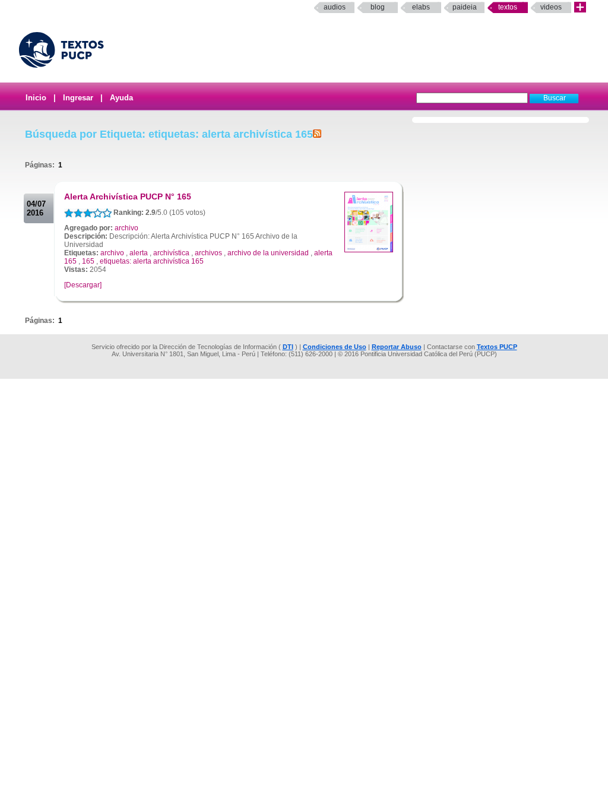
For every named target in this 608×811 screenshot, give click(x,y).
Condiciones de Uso (334, 346)
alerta (138, 253)
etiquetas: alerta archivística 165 (152, 261)
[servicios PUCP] (580, 7)
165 (88, 261)
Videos (551, 7)
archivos (208, 253)
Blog (377, 7)
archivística (171, 253)
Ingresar (78, 97)
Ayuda (121, 97)
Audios (335, 7)
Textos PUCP (497, 346)
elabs (421, 7)
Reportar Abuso (397, 346)
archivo (126, 228)
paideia (464, 7)
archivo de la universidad (268, 253)
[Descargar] (83, 285)
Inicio (36, 97)
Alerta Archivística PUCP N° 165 (127, 196)
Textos (507, 7)
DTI (288, 346)
